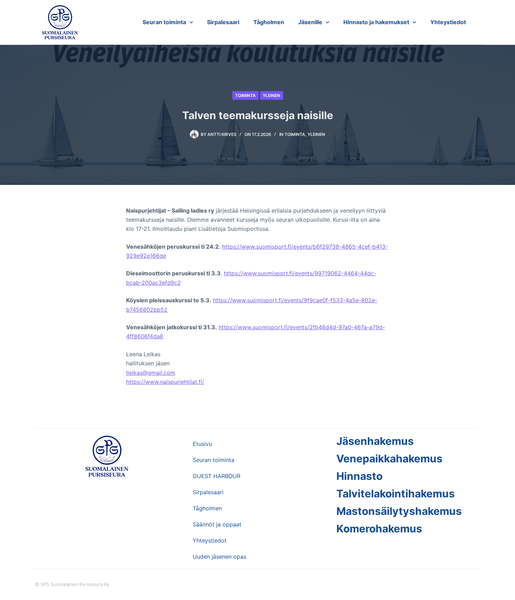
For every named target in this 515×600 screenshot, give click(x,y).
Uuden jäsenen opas (219, 556)
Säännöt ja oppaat (217, 524)
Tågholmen (268, 22)
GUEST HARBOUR (216, 476)
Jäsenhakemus (375, 441)
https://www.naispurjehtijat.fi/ (165, 381)
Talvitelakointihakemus (395, 493)
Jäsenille (310, 22)
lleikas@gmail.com (150, 372)
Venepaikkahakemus (389, 458)
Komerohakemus (379, 528)
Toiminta (245, 95)
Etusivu (202, 443)
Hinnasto (359, 476)
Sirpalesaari (223, 22)
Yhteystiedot (448, 22)
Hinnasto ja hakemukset (376, 22)
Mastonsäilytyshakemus (399, 511)
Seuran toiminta (164, 22)
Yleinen (271, 95)
